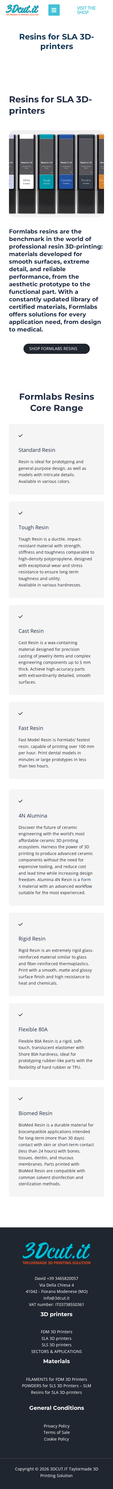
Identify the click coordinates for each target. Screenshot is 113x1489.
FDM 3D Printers (56, 1331)
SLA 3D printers (56, 1338)
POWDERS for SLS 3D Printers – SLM (56, 1385)
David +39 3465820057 (56, 1278)
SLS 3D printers (57, 1344)
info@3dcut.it (56, 1298)
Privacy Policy (57, 1426)
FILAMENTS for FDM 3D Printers (56, 1379)
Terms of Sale (56, 1432)
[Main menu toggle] (54, 10)
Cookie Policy (56, 1439)
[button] (86, 10)
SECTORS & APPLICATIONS (56, 1351)
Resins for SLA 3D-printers (56, 1392)
